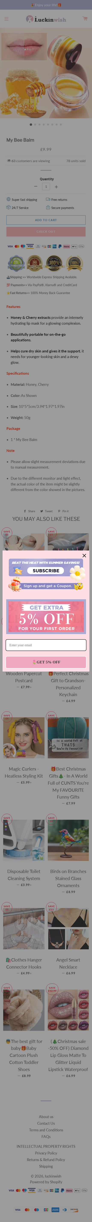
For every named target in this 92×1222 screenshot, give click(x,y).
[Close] (84, 555)
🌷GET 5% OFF (46, 662)
